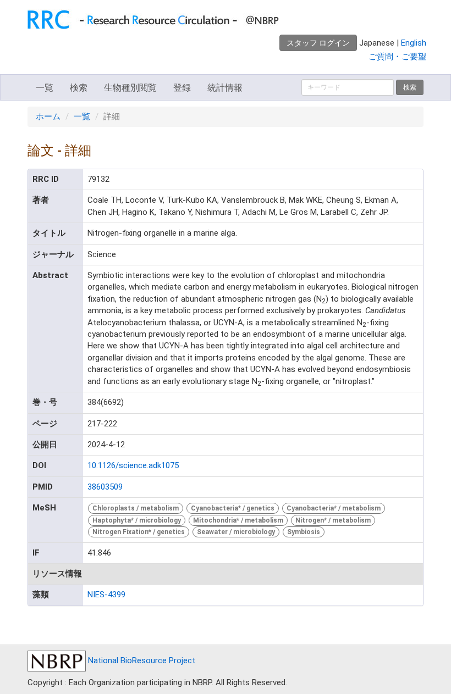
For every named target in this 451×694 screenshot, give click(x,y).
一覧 (44, 87)
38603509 (105, 487)
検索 (78, 87)
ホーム (48, 116)
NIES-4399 (106, 594)
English (413, 43)
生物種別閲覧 (130, 87)
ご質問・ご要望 (397, 57)
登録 (182, 87)
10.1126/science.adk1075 (133, 465)
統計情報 (225, 87)
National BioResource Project (140, 660)
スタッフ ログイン (318, 42)
